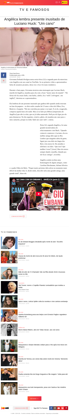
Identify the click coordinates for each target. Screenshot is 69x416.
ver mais (33, 398)
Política (32, 8)
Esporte (60, 8)
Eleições (18, 8)
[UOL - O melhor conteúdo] (6, 3)
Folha (54, 8)
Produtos (4, 8)
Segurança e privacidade (51, 413)
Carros (39, 8)
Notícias (25, 8)
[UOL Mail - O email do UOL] (57, 2)
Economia (47, 8)
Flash (11, 8)
